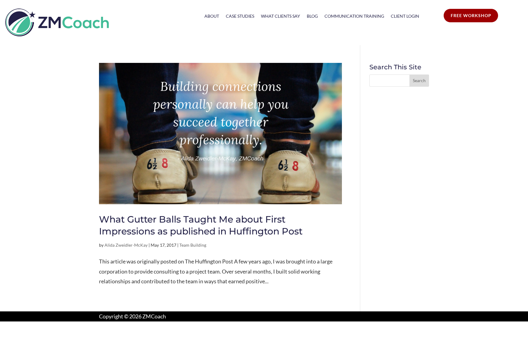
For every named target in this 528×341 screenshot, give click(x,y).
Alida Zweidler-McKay (126, 245)
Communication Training (354, 16)
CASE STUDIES (240, 16)
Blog (312, 16)
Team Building (192, 245)
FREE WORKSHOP (471, 15)
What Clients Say (280, 16)
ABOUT (211, 16)
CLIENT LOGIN (405, 16)
